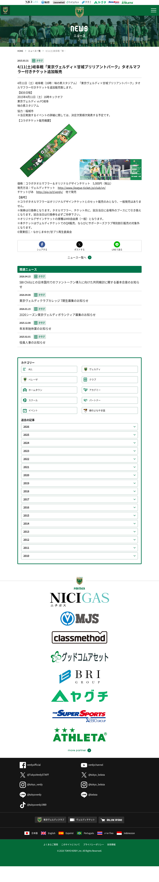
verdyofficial (34, 765)
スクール (33, 400)
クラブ (39, 60)
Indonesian (129, 833)
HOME (20, 50)
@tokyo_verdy (35, 784)
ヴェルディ (95, 369)
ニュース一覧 (34, 50)
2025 (26, 435)
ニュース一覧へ (76, 257)
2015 (26, 515)
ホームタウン (35, 390)
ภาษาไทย (108, 833)
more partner (77, 750)
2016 (26, 507)
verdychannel (95, 765)
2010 (26, 556)
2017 (26, 499)
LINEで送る (117, 249)
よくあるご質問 (50, 844)
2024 (26, 443)
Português (89, 833)
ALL (31, 369)
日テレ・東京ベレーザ (5, 10)
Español (69, 833)
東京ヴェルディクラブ (53, 819)
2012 (26, 540)
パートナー (95, 400)
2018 (26, 491)
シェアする (42, 249)
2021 (26, 467)
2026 (26, 427)
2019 (26, 483)
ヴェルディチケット (85, 819)
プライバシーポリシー (93, 844)
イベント (33, 410)
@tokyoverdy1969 (36, 804)
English (51, 833)
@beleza (92, 794)
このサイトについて (70, 844)
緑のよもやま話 (97, 410)
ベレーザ (33, 379)
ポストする (79, 249)
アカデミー (95, 390)
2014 (26, 523)
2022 (26, 459)
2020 (26, 475)
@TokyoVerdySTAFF (38, 774)
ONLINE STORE (114, 820)
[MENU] (153, 10)
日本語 (34, 833)
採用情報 (111, 844)
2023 (26, 451)
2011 (26, 548)
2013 (26, 532)
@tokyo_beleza (96, 774)
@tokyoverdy (34, 794)
